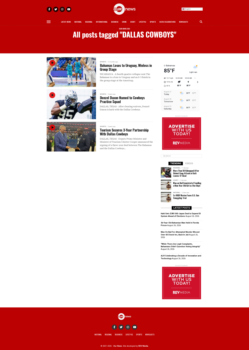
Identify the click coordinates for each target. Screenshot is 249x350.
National (78, 21)
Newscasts (183, 21)
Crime (124, 21)
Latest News (66, 21)
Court (132, 21)
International (102, 21)
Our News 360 (124, 28)
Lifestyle (142, 21)
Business (114, 21)
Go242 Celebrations (167, 21)
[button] (167, 82)
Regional (88, 21)
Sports (153, 21)
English (187, 9)
